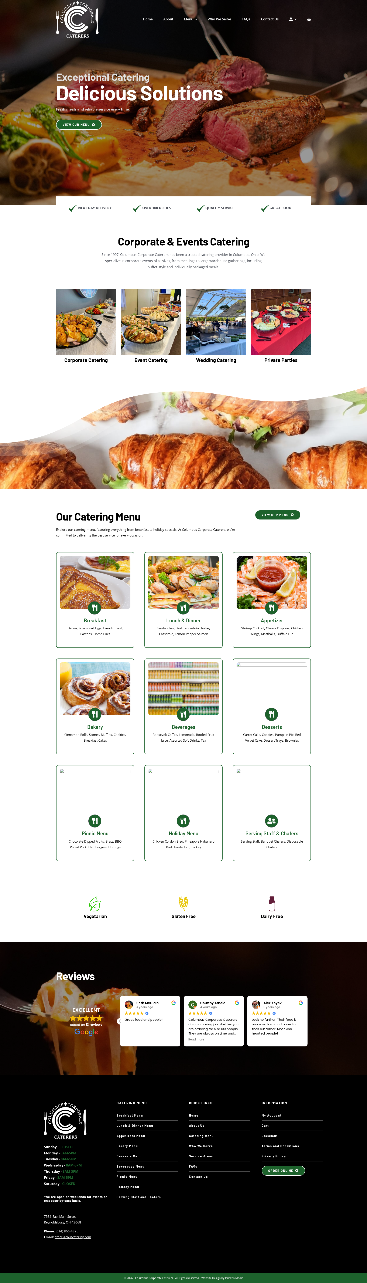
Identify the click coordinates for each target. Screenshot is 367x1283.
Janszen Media (234, 1278)
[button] (307, 1021)
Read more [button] (133, 1040)
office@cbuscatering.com (73, 1237)
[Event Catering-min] (151, 290)
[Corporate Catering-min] (86, 290)
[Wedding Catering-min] (216, 290)
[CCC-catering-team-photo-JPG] (65, 1103)
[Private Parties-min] (281, 290)
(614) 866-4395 (67, 1231)
